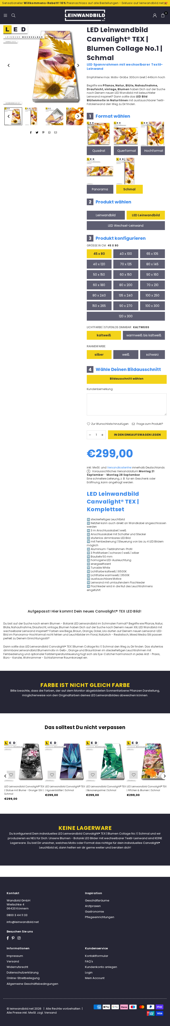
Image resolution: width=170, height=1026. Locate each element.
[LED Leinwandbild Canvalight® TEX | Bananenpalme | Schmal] (105, 761)
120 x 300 (126, 316)
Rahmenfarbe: (96, 346)
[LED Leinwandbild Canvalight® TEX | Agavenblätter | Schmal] (64, 761)
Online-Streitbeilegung (23, 978)
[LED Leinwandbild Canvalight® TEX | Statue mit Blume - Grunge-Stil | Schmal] (24, 761)
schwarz (152, 354)
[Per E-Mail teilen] (55, 133)
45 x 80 (99, 254)
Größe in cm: (102, 245)
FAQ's (89, 961)
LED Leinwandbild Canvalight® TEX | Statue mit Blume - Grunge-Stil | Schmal (23, 790)
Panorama (100, 189)
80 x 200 (125, 285)
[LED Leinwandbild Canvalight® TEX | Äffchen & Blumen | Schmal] (146, 761)
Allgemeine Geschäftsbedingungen (32, 984)
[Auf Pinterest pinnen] (43, 133)
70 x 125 (126, 264)
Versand (13, 961)
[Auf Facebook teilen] (31, 133)
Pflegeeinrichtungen (99, 917)
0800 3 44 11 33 (17, 915)
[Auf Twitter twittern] (37, 133)
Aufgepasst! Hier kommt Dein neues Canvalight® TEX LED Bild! (84, 611)
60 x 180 (99, 285)
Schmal (129, 189)
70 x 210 (152, 285)
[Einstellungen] (155, 15)
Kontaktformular (96, 956)
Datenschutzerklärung (23, 972)
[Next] (78, 65)
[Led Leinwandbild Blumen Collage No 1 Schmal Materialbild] (54, 116)
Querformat (126, 150)
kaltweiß (104, 335)
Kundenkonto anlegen (101, 967)
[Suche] (13, 15)
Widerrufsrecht (17, 967)
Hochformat (153, 150)
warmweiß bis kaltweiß (143, 335)
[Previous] (9, 65)
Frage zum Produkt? (149, 424)
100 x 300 (152, 306)
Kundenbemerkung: (100, 389)
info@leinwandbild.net (23, 922)
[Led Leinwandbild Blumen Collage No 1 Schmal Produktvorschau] (13, 116)
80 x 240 (99, 295)
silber (99, 354)
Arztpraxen (93, 906)
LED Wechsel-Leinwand (125, 225)
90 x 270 (125, 306)
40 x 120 (99, 264)
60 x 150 (126, 274)
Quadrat (98, 150)
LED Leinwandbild (146, 215)
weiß (125, 354)
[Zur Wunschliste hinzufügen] (133, 775)
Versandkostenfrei (119, 467)
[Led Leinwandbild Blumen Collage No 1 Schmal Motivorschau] (34, 116)
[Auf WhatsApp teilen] (49, 133)
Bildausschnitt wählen (126, 378)
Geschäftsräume (97, 900)
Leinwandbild (106, 215)
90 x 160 (152, 274)
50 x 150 (99, 274)
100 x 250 (152, 295)
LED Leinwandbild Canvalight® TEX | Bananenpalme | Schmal (105, 788)
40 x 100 (126, 254)
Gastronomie (94, 911)
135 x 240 (126, 295)
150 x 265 (99, 306)
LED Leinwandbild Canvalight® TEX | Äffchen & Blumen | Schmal (146, 788)
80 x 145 (152, 264)
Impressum (15, 956)
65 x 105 (152, 254)
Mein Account (94, 978)
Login (89, 972)
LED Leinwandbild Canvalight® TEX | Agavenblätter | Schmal (64, 788)
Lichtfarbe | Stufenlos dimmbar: (118, 327)
